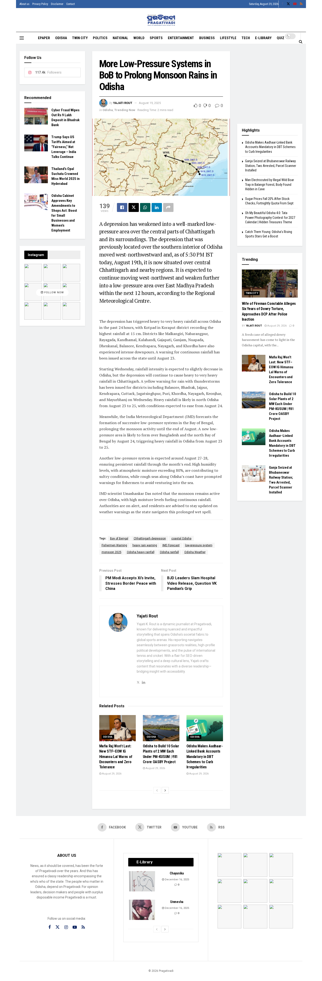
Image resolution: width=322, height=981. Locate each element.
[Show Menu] (22, 38)
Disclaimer (57, 4)
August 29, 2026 (111, 773)
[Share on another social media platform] (168, 207)
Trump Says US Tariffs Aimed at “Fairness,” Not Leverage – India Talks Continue (63, 147)
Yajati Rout (122, 103)
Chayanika (177, 873)
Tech (246, 38)
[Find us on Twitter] (288, 4)
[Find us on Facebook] (282, 4)
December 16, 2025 (176, 879)
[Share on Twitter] (133, 207)
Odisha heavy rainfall (140, 552)
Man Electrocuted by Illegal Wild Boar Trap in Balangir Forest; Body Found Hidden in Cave (269, 184)
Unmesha (176, 902)
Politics (100, 38)
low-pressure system (198, 545)
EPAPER (44, 38)
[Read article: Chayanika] (142, 881)
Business (207, 38)
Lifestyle (228, 38)
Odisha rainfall (169, 552)
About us (24, 4)
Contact (70, 4)
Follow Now (53, 292)
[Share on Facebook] (122, 207)
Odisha (61, 38)
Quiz (280, 38)
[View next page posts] (165, 790)
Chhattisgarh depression (150, 538)
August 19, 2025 (150, 103)
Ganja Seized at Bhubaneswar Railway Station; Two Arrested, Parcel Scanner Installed (270, 165)
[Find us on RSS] (301, 4)
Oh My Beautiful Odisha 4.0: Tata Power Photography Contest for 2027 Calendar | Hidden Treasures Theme (270, 217)
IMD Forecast (171, 545)
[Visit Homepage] (161, 20)
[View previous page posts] (157, 790)
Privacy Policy (40, 4)
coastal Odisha (181, 538)
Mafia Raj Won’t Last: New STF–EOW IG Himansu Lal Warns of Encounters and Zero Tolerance (115, 757)
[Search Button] (300, 41)
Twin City (80, 38)
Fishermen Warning (114, 545)
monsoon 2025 (111, 552)
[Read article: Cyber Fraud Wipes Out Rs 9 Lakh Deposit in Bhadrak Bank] (36, 116)
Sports (156, 38)
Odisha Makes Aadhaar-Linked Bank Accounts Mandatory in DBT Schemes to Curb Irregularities (204, 757)
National (120, 38)
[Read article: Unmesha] (142, 910)
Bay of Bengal (119, 538)
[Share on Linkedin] (157, 207)
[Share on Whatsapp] (145, 207)
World (138, 38)
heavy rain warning (144, 545)
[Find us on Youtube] (295, 4)
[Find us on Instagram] (66, 927)
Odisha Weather (195, 552)
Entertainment (181, 38)
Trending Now (124, 110)
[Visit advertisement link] (270, 84)
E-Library (263, 38)
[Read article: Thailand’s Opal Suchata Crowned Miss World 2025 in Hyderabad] (36, 174)
